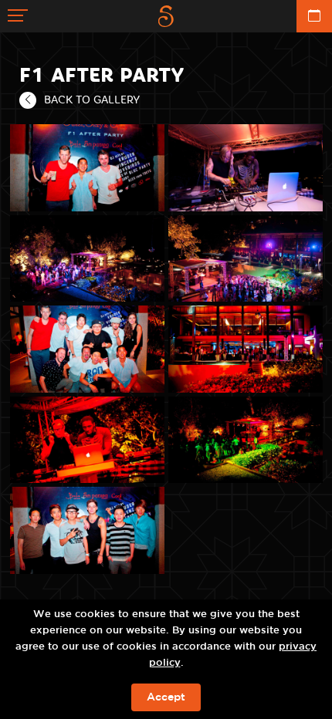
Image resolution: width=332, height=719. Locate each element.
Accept (166, 697)
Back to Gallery (92, 99)
